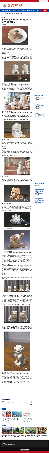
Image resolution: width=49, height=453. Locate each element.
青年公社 (10, 10)
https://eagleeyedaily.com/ (39, 100)
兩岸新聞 (6, 10)
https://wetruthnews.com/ (39, 105)
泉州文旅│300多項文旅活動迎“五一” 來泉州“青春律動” (27, 419)
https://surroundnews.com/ (39, 103)
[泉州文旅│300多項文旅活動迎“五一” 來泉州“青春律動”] (27, 414)
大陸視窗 (2, 10)
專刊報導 (14, 10)
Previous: (8, 402)
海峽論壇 (19, 10)
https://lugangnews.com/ (39, 109)
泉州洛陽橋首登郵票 (15, 418)
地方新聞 (32, 10)
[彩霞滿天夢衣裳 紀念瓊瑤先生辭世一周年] (6, 414)
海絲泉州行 (24, 10)
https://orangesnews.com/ (39, 114)
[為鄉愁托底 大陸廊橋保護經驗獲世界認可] (7, 430)
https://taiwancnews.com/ (39, 112)
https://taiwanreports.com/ (39, 98)
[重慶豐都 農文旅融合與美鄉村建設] (30, 430)
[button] (3, 399)
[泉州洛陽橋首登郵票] (17, 414)
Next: (25, 403)
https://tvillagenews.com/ (39, 116)
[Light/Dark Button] (38, 10)
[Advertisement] (17, 391)
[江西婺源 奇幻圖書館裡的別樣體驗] (42, 430)
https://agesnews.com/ (39, 107)
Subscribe (45, 10)
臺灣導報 (3, 24)
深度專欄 (28, 10)
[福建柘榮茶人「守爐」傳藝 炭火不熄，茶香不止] (18, 430)
